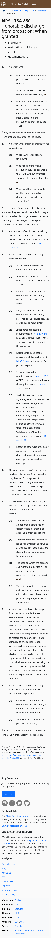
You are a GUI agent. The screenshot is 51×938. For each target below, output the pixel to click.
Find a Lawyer (9, 864)
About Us (6, 872)
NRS (9, 10)
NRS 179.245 (41, 333)
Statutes (19, 908)
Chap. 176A (29, 10)
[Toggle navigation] (45, 4)
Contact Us (7, 881)
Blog (4, 868)
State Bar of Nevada (16, 816)
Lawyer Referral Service (14, 825)
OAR (17, 921)
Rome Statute (22, 930)
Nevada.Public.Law (23, 4)
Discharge (41, 10)
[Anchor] (25, 67)
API (3, 877)
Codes (18, 900)
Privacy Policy (9, 894)
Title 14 (17, 10)
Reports (6, 885)
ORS (22, 921)
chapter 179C (41, 376)
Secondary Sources (11, 890)
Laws (17, 917)
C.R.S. (17, 904)
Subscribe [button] (8, 793)
